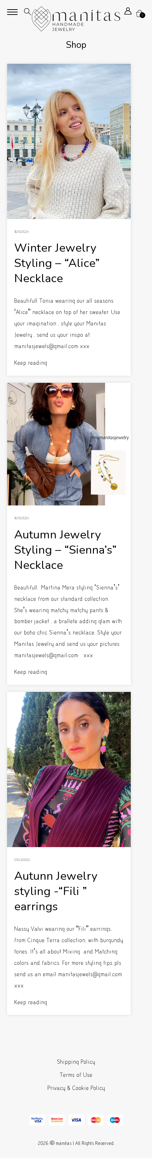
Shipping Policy (76, 1062)
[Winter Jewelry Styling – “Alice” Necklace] (69, 141)
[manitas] (76, 19)
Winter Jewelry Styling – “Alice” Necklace (57, 263)
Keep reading (30, 363)
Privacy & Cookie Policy (76, 1088)
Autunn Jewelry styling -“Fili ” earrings (56, 891)
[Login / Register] (127, 13)
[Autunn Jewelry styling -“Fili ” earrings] (69, 769)
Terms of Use (76, 1075)
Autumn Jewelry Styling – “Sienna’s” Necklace (65, 550)
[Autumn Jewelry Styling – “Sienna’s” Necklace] (69, 444)
